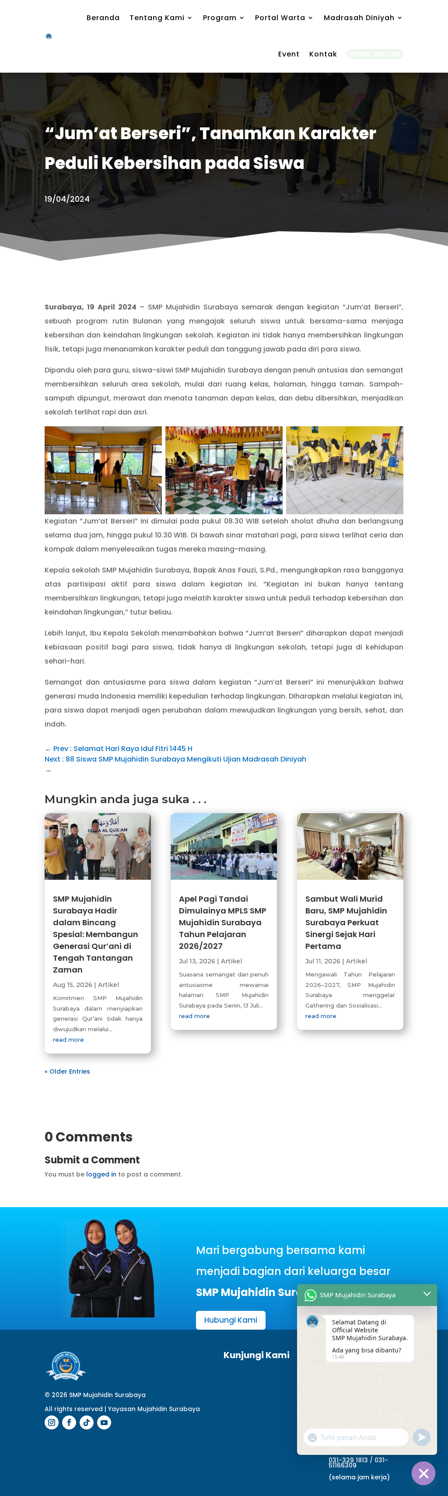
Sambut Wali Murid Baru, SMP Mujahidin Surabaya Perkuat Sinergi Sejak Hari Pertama (346, 922)
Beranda (103, 18)
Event (289, 54)
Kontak (323, 54)
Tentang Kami (157, 18)
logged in (101, 1174)
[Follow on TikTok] (87, 1422)
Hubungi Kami (230, 1320)
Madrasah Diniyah (359, 18)
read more (68, 1039)
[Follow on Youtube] (104, 1422)
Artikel (108, 985)
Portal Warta (280, 18)
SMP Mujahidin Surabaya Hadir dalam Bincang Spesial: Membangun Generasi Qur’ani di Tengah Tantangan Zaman (95, 934)
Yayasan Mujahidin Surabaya (154, 1409)
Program (220, 18)
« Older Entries (67, 1071)
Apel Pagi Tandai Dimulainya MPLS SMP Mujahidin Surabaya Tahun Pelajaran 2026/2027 (222, 922)
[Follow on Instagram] (52, 1422)
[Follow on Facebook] (69, 1422)
